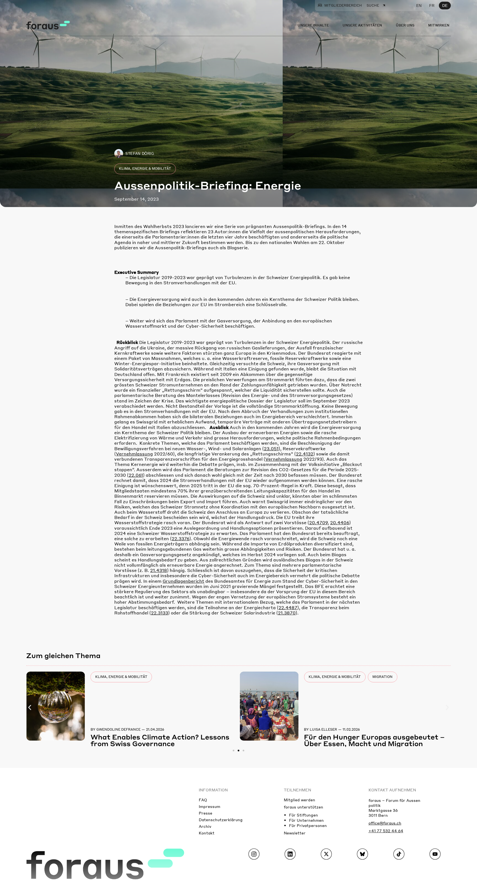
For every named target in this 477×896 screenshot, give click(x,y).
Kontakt (206, 832)
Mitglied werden (299, 799)
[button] (29, 707)
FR (431, 5)
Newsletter (295, 832)
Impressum (209, 806)
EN (419, 5)
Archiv (205, 826)
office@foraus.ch (385, 822)
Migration (382, 677)
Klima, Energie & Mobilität (145, 168)
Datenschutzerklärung (221, 819)
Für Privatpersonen (308, 825)
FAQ (203, 799)
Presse (205, 812)
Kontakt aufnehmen (392, 789)
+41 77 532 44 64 (386, 830)
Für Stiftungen (303, 814)
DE (444, 5)
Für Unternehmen (306, 820)
